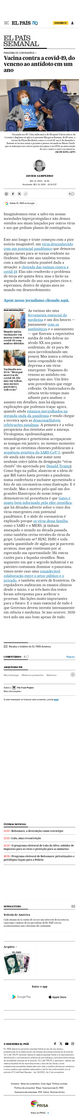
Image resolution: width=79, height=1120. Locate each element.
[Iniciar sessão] (72, 23)
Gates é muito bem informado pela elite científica (38, 500)
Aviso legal (46, 1084)
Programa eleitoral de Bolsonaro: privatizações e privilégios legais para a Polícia (39, 858)
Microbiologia (11, 675)
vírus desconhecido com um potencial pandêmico (38, 246)
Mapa (38, 1088)
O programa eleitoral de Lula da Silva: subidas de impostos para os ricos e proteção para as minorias (39, 847)
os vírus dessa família (50, 521)
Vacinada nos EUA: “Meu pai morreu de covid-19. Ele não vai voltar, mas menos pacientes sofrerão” (13, 379)
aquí (56, 699)
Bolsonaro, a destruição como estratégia (37, 831)
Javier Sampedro (39, 176)
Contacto (15, 1084)
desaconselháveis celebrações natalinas (32, 422)
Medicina (51, 675)
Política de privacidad (24, 1088)
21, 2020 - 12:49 (39, 181)
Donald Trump (58, 466)
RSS (40, 1092)
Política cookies (59, 1084)
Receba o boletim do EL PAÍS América (30, 646)
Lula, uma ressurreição (26, 838)
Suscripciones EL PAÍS (53, 1088)
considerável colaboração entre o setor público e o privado (34, 576)
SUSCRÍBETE (61, 23)
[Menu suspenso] (7, 23)
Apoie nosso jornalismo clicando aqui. (36, 300)
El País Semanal (21, 40)
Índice (46, 1092)
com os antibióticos (43, 326)
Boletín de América (17, 915)
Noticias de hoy (57, 1092)
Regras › (71, 656)
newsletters (12, 906)
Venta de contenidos (30, 1084)
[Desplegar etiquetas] (72, 674)
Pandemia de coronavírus (19, 53)
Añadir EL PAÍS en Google (22, 203)
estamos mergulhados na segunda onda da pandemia (36, 413)
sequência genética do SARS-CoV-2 (32, 452)
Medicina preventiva (33, 675)
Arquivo (9, 947)
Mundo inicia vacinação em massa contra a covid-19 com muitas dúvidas (14, 338)
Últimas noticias (15, 824)
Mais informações (12, 691)
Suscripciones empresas (26, 1092)
